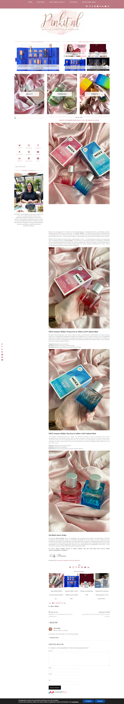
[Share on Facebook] (55, 603)
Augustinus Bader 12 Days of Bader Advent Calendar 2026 (71, 594)
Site (50, 680)
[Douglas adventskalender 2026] (86, 580)
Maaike (57, 628)
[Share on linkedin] (65, 603)
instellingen (75, 702)
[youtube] (97, 6)
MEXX (59, 233)
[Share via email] (53, 603)
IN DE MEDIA (74, 2)
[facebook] (92, 6)
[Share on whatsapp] (63, 603)
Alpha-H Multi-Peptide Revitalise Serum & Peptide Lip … (56, 594)
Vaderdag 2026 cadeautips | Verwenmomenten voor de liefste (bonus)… (102, 594)
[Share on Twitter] (57, 603)
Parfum (57, 606)
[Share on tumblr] (61, 603)
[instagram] (90, 6)
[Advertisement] (79, 217)
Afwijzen (99, 701)
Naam (50, 667)
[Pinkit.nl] (62, 19)
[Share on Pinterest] (59, 603)
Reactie (51, 651)
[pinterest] (95, 6)
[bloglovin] (100, 6)
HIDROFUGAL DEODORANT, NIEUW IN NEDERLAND (60, 614)
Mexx (52, 606)
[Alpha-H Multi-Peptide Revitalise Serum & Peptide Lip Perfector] (56, 580)
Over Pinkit (41, 2)
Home (30, 2)
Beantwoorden (54, 638)
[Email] (105, 6)
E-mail (50, 674)
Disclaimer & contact (57, 2)
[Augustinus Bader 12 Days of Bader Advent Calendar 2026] (71, 580)
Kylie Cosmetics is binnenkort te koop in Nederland (67, 560)
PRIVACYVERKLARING (89, 2)
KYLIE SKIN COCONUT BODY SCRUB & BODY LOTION (96, 614)
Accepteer (88, 701)
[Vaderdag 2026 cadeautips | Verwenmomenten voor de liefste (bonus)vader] (102, 580)
